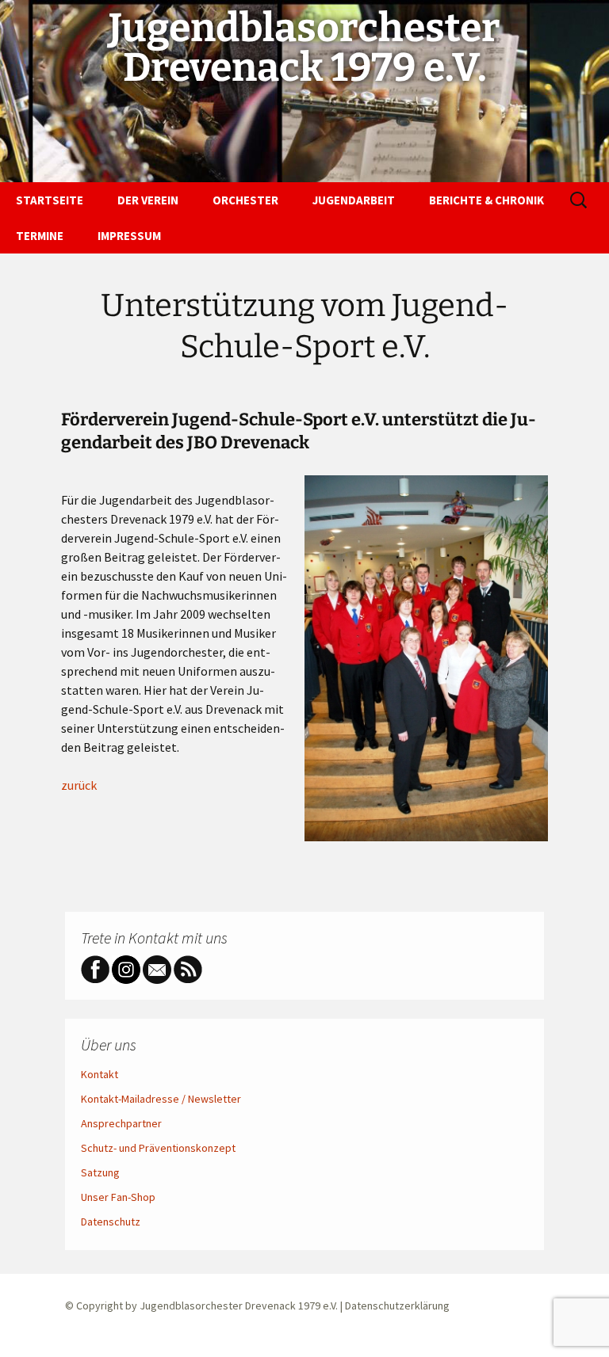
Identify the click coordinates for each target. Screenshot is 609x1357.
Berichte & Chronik (486, 200)
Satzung (100, 1172)
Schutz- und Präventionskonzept (158, 1148)
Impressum (129, 235)
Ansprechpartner (121, 1123)
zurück (79, 785)
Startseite (49, 200)
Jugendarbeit (353, 200)
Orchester (245, 200)
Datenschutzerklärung (397, 1305)
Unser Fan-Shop (118, 1197)
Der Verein (147, 200)
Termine (39, 235)
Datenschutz (110, 1221)
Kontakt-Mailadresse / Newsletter (161, 1099)
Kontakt (99, 1074)
